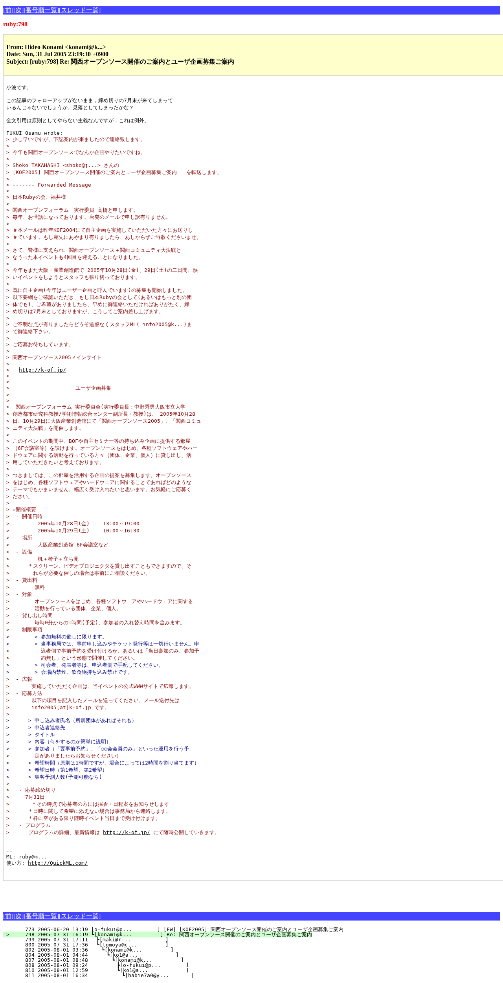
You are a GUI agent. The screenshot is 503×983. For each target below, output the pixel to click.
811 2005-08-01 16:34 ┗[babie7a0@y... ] (146, 975)
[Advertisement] (95, 892)
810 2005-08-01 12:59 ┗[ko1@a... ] (146, 970)
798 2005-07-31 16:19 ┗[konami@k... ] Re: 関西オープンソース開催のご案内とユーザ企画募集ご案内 (162, 934)
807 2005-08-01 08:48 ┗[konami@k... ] (147, 960)
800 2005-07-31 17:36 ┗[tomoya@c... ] (149, 945)
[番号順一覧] (41, 10)
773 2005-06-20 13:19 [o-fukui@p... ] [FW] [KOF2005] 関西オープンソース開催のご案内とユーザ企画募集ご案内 (178, 929)
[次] (18, 10)
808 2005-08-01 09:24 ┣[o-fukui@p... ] (146, 965)
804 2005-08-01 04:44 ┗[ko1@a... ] (148, 955)
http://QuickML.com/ (58, 863)
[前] (8, 10)
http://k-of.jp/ (42, 370)
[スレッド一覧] (80, 10)
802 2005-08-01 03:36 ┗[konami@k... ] (148, 950)
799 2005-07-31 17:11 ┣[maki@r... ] (149, 940)
